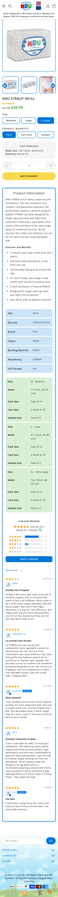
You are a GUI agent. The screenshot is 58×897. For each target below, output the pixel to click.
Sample (45, 134)
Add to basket (29, 176)
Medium (11, 120)
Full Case (26, 134)
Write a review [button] (29, 559)
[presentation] (5, 86)
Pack (9, 134)
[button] (8, 103)
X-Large (45, 120)
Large (28, 120)
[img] (12, 578)
